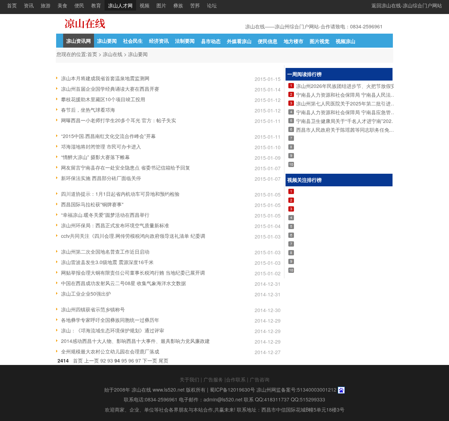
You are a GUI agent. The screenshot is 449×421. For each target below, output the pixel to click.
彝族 (178, 5)
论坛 (212, 5)
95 (124, 360)
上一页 (91, 360)
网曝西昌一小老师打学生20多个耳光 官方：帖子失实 (118, 120)
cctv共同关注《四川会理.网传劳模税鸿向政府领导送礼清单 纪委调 (133, 235)
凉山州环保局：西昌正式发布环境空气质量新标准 (115, 225)
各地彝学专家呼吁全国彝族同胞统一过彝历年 (110, 319)
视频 (144, 5)
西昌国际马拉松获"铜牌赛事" (92, 204)
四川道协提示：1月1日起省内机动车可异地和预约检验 (120, 193)
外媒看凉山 (239, 40)
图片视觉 (319, 40)
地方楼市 (293, 40)
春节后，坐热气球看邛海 (88, 109)
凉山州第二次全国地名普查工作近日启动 (105, 251)
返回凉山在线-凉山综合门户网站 (406, 5)
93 (110, 360)
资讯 (29, 5)
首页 (12, 5)
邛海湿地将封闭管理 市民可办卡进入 (101, 146)
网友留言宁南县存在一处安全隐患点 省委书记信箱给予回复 (125, 167)
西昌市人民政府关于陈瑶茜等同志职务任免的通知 (350, 129)
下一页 (149, 360)
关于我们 (189, 379)
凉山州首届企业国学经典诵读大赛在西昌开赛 (110, 88)
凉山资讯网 (78, 40)
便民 (79, 5)
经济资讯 (159, 40)
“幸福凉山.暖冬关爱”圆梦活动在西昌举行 (105, 214)
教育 (96, 5)
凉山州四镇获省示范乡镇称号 (93, 309)
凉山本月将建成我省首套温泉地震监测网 (105, 78)
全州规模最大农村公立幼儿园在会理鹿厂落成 (110, 351)
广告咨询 (259, 379)
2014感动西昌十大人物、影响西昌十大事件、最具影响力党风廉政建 (135, 340)
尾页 (163, 360)
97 (138, 360)
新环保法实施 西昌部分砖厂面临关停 (101, 177)
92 (103, 360)
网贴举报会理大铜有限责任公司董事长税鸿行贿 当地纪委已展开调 (133, 272)
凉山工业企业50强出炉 (86, 293)
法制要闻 (185, 40)
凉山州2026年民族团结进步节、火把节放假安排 (348, 85)
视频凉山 (345, 40)
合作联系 (236, 379)
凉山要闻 (107, 40)
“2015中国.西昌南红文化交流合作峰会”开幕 (108, 135)
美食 (62, 5)
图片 (161, 5)
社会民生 (133, 40)
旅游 (46, 5)
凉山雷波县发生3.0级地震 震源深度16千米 (107, 261)
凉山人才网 (120, 5)
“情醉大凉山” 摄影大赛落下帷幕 (95, 156)
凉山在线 (112, 53)
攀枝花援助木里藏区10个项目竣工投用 (103, 99)
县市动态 (211, 40)
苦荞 (195, 5)
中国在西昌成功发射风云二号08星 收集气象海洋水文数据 (123, 283)
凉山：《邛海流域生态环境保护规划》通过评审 (112, 330)
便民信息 (267, 40)
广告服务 (213, 379)
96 (131, 360)
